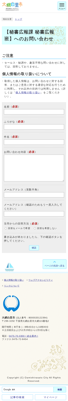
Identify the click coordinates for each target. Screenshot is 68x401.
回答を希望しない (47, 228)
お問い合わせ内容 (15, 152)
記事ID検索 (17, 397)
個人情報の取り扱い (27, 92)
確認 (34, 248)
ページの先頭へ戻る (55, 265)
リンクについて (11, 285)
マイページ (51, 397)
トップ (18, 19)
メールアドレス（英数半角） (22, 189)
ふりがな (9, 121)
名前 (6, 106)
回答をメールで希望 (19, 228)
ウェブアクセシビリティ (40, 280)
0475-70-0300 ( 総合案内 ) (23, 336)
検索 (60, 389)
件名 (6, 136)
